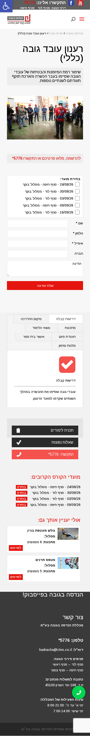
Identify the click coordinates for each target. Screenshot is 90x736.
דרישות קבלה (66, 319)
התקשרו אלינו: (50, 2)
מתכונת (70, 328)
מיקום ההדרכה (31, 319)
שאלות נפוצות (62, 442)
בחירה (21, 487)
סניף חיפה (27, 8)
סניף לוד (44, 8)
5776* (29, 2)
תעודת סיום (67, 337)
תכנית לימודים (62, 430)
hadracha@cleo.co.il (55, 650)
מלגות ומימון (67, 345)
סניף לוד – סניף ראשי (68, 664)
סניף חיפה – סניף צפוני (67, 670)
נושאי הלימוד (41, 328)
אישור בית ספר (33, 337)
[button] (78, 692)
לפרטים (15, 548)
